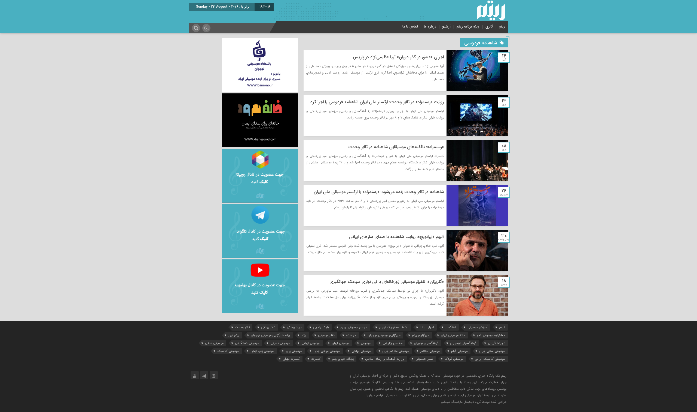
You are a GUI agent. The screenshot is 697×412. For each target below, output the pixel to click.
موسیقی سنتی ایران (492, 350)
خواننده (351, 335)
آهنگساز (450, 327)
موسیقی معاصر (430, 350)
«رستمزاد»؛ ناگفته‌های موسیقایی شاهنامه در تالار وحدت (396, 147)
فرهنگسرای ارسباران (463, 343)
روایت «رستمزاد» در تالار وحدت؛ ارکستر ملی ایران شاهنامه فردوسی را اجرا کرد (377, 102)
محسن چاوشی (392, 343)
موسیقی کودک (454, 358)
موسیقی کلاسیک (228, 350)
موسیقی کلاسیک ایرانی (490, 358)
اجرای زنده (427, 327)
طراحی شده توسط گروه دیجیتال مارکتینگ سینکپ (473, 401)
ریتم (502, 26)
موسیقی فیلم (459, 350)
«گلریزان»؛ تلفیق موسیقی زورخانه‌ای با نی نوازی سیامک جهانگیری (386, 281)
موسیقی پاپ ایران (262, 350)
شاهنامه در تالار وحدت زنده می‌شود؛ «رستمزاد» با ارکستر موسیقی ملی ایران (379, 191)
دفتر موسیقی (326, 335)
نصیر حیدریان (424, 358)
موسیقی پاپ (294, 350)
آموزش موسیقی (477, 327)
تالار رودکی (268, 327)
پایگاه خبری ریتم (343, 358)
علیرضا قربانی (496, 343)
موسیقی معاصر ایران (395, 350)
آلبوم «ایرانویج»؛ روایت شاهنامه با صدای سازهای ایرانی (396, 236)
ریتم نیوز (233, 335)
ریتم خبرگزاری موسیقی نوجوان (270, 335)
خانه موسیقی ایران (453, 335)
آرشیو (446, 26)
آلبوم (502, 327)
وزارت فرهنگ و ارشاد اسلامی (384, 358)
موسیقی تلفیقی (280, 343)
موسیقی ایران (340, 343)
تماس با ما (410, 26)
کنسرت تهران (291, 358)
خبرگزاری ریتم (420, 335)
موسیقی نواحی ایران (326, 350)
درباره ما (430, 26)
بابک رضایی (321, 327)
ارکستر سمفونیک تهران (393, 327)
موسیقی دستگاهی (247, 343)
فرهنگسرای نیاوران (426, 343)
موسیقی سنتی (214, 343)
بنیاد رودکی (294, 327)
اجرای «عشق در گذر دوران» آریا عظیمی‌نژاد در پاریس (398, 57)
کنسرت (315, 358)
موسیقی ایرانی (310, 343)
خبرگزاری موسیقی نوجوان (384, 335)
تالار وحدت (242, 327)
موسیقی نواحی (361, 350)
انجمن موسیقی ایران (354, 327)
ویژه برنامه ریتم (468, 26)
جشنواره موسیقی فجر (491, 335)
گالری (489, 26)
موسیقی (366, 343)
